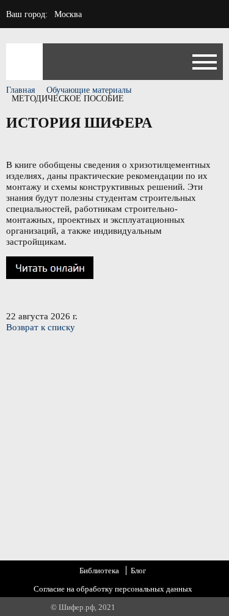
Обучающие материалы (88, 90)
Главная (20, 90)
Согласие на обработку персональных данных (113, 588)
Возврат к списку (40, 327)
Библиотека (99, 570)
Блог (138, 570)
